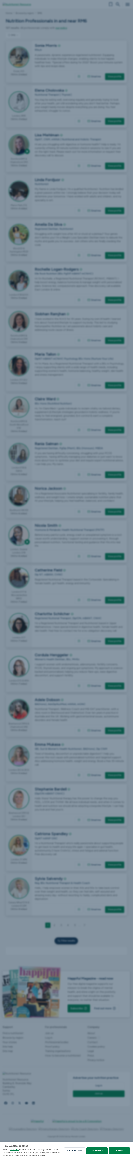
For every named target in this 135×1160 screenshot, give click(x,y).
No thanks (97, 1150)
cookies (14, 1149)
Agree (119, 1150)
